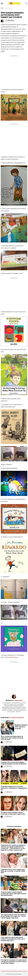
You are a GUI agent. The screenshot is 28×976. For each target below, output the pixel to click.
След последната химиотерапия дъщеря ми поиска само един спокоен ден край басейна (13, 893)
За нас (2, 971)
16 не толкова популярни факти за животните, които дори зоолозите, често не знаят (12, 737)
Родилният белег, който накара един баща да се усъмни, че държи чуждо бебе (13, 871)
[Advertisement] (14, 72)
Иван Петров (14, 657)
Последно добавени (16, 717)
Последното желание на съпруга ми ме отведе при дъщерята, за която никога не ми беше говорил (14, 961)
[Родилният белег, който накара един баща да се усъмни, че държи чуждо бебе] (14, 860)
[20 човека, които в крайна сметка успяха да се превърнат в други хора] (14, 803)
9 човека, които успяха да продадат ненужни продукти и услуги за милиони (13, 763)
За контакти (7, 971)
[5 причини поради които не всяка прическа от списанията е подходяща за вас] (14, 777)
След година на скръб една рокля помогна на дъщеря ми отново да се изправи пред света (13, 938)
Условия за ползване (22, 971)
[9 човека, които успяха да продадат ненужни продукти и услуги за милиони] (14, 753)
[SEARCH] (26, 3)
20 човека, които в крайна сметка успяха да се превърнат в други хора (13, 813)
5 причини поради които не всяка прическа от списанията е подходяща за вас (14, 788)
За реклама (13, 971)
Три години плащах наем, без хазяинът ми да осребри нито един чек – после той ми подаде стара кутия (13, 916)
